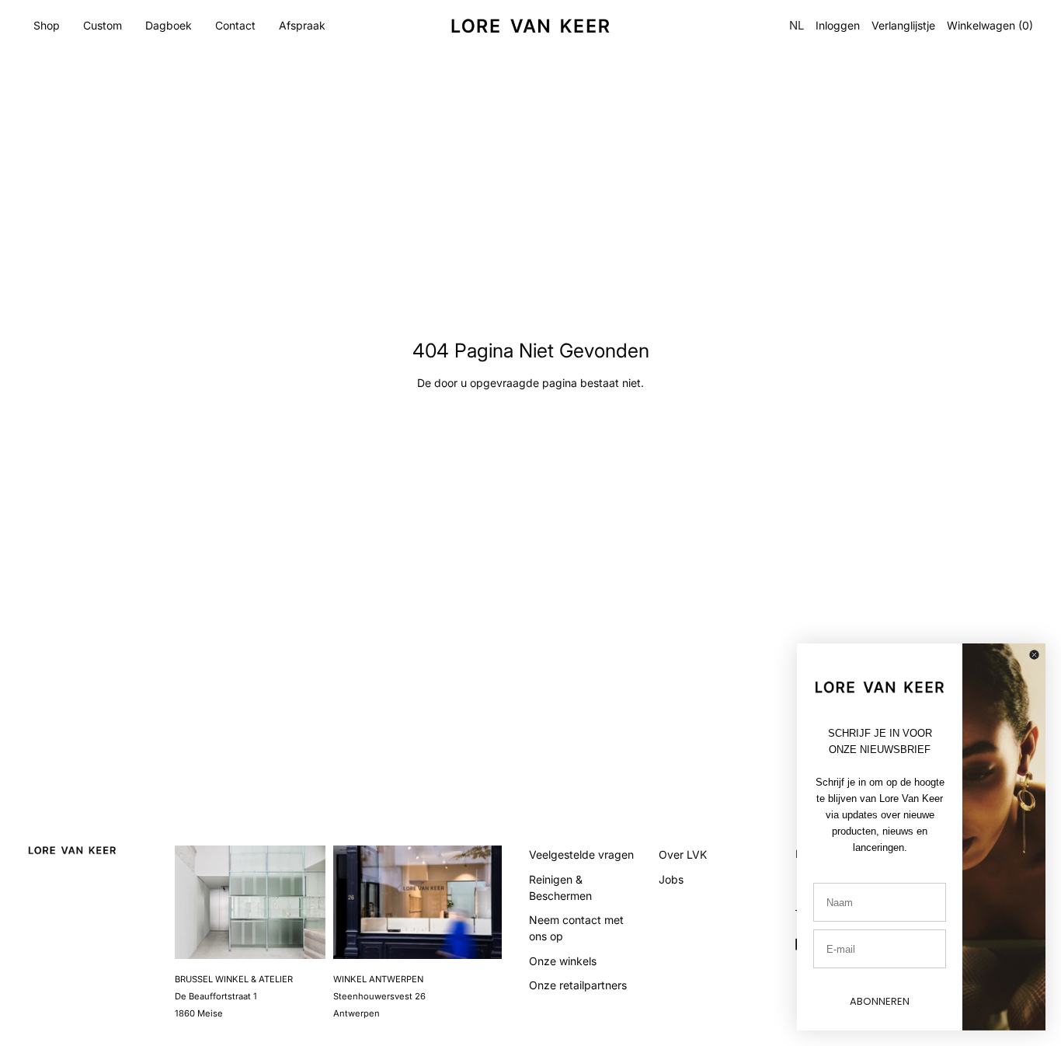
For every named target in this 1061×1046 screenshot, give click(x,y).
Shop (46, 25)
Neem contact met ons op (576, 928)
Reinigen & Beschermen (560, 887)
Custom (102, 25)
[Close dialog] (1034, 655)
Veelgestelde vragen (581, 854)
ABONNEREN (880, 1001)
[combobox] (795, 25)
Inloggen (838, 25)
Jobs (671, 879)
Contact (235, 25)
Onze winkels (563, 961)
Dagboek (168, 25)
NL (796, 25)
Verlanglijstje (903, 25)
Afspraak (302, 25)
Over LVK (683, 854)
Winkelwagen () (990, 25)
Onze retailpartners (578, 985)
